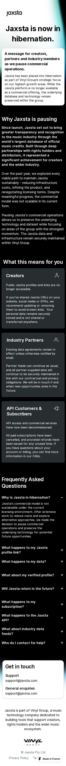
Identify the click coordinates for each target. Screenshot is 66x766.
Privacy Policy (19, 758)
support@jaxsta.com (21, 680)
